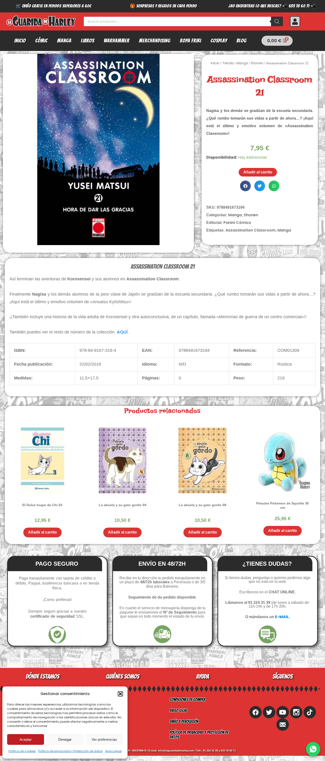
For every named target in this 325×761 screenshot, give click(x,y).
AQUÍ (122, 332)
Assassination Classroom (251, 230)
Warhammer (116, 40)
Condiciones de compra (187, 699)
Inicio (20, 40)
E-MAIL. (282, 617)
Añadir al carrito (257, 172)
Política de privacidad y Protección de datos (70, 751)
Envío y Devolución (184, 721)
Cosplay (219, 40)
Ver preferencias (104, 739)
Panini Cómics (237, 222)
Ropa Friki (190, 40)
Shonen (257, 63)
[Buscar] (277, 21)
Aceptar (26, 739)
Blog (241, 40)
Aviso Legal (113, 751)
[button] (120, 693)
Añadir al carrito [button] (42, 532)
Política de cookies (22, 751)
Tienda (228, 63)
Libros (87, 40)
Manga (64, 40)
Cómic (41, 40)
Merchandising (154, 40)
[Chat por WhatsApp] (313, 749)
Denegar (65, 739)
